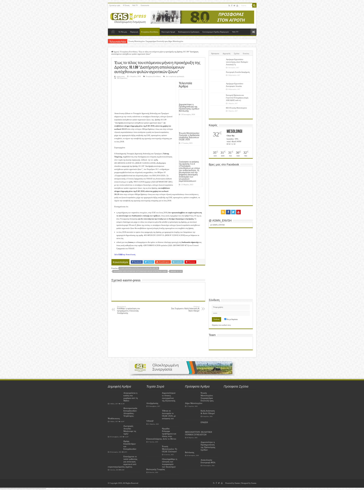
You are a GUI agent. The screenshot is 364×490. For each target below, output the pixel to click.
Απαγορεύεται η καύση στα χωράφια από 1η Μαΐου (130, 397)
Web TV (135, 5)
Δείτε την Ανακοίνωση (124, 254)
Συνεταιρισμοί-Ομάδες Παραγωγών (215, 32)
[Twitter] (234, 5)
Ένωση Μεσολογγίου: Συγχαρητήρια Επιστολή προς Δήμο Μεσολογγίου (155, 41)
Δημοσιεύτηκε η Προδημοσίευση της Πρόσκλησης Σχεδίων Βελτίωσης (189, 107)
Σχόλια (236, 53)
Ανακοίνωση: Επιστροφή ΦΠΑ (208, 461)
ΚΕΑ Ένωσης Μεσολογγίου (236, 108)
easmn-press (121, 76)
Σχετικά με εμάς (114, 5)
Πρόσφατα (215, 53)
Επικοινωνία (145, 5)
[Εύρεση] (254, 5)
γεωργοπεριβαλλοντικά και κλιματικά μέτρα (139, 268)
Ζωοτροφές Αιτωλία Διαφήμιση (238, 72)
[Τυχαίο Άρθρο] (254, 32)
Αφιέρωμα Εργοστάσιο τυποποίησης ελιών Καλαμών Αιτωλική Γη (237, 62)
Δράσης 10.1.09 (176, 271)
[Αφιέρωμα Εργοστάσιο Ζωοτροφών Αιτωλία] (217, 87)
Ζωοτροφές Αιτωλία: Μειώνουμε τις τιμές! (129, 430)
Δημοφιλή (226, 53)
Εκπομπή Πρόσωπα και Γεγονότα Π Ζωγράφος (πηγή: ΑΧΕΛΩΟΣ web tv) (237, 97)
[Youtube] (237, 5)
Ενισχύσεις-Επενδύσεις (149, 32)
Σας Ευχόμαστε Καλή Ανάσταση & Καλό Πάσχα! (185, 309)
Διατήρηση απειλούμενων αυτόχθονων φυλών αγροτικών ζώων (140, 271)
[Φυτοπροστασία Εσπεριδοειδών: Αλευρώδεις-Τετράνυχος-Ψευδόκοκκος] (115, 412)
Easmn (237, 483)
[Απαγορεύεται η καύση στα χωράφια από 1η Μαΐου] (115, 396)
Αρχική (113, 31)
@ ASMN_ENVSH (220, 220)
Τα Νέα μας (122, 32)
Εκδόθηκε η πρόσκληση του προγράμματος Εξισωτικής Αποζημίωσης (128, 310)
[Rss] (229, 5)
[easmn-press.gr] (128, 17)
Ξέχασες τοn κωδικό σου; (221, 325)
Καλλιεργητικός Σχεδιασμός (188, 32)
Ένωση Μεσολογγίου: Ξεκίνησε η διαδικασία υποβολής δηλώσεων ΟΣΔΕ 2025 (189, 136)
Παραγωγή (134, 32)
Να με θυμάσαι (232, 319)
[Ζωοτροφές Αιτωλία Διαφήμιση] (217, 76)
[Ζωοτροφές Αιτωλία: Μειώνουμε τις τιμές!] (115, 429)
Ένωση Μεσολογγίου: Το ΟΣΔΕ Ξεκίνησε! (169, 449)
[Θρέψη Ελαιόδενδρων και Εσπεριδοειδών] (115, 445)
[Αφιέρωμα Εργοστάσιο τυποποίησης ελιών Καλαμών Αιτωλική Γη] (217, 63)
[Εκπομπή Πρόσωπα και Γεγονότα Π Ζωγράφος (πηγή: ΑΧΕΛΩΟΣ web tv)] (217, 99)
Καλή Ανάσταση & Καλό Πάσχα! (208, 411)
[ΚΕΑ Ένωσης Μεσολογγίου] (217, 111)
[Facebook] (232, 5)
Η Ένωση (126, 5)
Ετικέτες (246, 53)
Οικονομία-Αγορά (168, 32)
